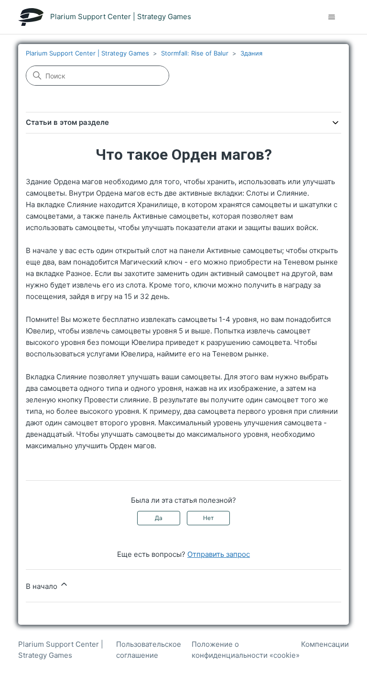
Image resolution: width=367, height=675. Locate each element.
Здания (251, 53)
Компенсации (325, 644)
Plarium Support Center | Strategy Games (87, 53)
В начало (42, 586)
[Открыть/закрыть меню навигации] (332, 17)
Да (158, 517)
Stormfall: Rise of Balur (194, 53)
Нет (208, 517)
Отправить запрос (218, 554)
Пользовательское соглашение (148, 650)
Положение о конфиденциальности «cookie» (246, 650)
